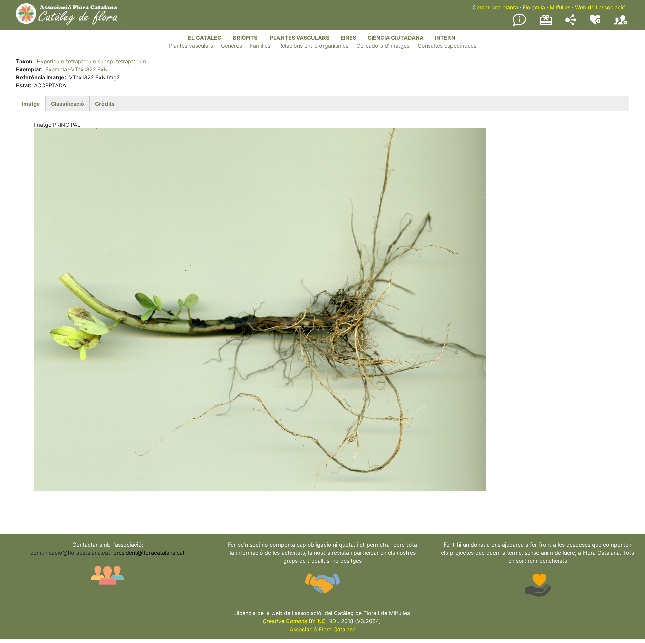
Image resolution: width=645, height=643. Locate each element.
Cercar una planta (495, 7)
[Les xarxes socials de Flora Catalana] (570, 23)
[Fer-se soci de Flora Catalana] (620, 24)
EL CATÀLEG (204, 37)
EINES (348, 37)
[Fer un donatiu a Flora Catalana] (546, 24)
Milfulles (560, 7)
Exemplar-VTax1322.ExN (76, 69)
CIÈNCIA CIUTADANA (396, 37)
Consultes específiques (447, 45)
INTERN (445, 37)
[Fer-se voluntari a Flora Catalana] (595, 23)
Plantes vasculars (191, 45)
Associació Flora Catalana (323, 629)
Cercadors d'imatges (383, 45)
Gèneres (231, 45)
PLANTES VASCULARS (299, 37)
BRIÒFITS (246, 37)
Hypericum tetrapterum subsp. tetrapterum (91, 61)
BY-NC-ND (299, 621)
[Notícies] (519, 24)
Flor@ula (534, 7)
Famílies (260, 45)
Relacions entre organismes (313, 45)
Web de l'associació (600, 7)
